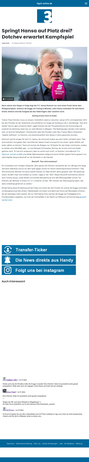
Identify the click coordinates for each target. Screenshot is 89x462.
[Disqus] (44, 405)
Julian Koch (5, 43)
